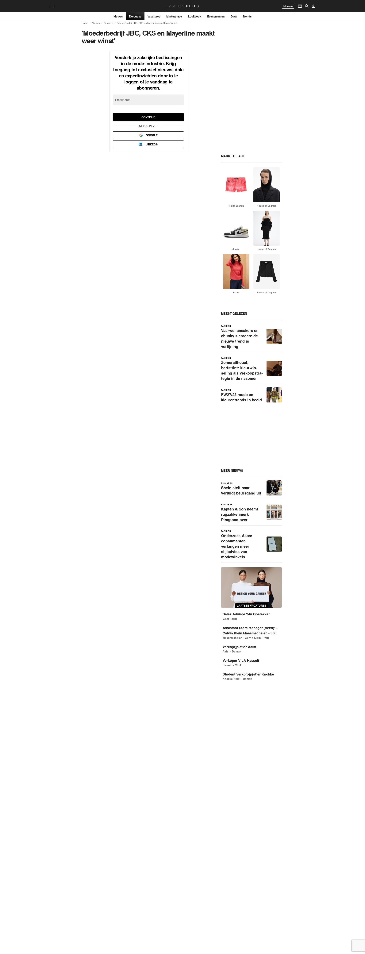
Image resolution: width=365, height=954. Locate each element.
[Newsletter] (300, 6)
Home (85, 23)
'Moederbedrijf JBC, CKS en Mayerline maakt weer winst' (147, 23)
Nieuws (96, 23)
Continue (148, 117)
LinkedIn (152, 144)
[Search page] (306, 6)
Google (152, 135)
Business (108, 23)
